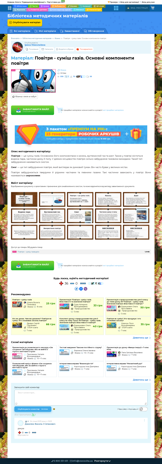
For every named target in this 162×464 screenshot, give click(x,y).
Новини (10, 2)
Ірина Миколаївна (35, 45)
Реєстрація (142, 8)
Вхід (133, 8)
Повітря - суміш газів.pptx (28, 252)
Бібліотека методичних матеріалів (37, 38)
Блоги (18, 2)
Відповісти (23, 435)
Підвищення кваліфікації (34, 2)
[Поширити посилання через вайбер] (85, 289)
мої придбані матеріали (113, 110)
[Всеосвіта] (9, 8)
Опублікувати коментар (33, 409)
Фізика (57, 38)
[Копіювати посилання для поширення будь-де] (76, 289)
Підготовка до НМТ (56, 1)
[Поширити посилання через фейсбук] (81, 289)
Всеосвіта (15, 38)
